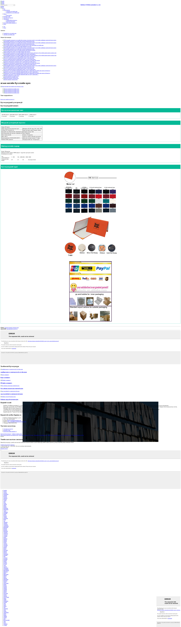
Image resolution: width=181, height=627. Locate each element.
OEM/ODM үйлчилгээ (11, 20)
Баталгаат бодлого (10, 21)
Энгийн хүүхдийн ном (11, 11)
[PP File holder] (6, 380)
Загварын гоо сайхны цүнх (40, 435)
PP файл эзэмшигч (6, 383)
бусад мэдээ (9, 15)
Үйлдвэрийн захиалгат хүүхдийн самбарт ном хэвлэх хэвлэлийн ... (19, 54)
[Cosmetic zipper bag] (10, 385)
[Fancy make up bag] (8, 396)
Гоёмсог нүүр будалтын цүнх (9, 399)
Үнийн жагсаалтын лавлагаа (7, 444)
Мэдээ (4, 14)
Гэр (4, 8)
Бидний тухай (6, 16)
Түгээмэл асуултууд (8, 17)
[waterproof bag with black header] (10, 391)
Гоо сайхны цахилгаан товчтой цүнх (12, 388)
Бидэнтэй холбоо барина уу (10, 22)
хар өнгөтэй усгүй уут (12, 328)
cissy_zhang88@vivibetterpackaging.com (16, 421)
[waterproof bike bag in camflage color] (12, 369)
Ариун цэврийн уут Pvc (78, 435)
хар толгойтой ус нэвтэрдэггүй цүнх (12, 394)
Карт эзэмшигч (5, 377)
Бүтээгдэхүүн (6, 10)
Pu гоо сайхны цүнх (67, 435)
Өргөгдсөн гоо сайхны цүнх (54, 435)
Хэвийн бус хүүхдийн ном (12, 12)
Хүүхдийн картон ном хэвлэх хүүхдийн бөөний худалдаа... (17, 46)
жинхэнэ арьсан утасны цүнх (10, 79)
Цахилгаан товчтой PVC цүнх (26, 435)
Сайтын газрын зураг (17, 433)
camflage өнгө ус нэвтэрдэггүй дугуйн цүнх (14, 372)
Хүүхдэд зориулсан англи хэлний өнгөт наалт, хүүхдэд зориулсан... (19, 59)
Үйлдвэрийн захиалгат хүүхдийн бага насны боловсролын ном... (19, 41)
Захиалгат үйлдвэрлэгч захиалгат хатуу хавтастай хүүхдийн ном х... (19, 61)
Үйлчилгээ (6, 19)
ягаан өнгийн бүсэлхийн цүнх (10, 77)
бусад (4, 24)
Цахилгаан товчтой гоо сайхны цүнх (9, 435)
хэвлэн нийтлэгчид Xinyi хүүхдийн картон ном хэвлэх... (17, 51)
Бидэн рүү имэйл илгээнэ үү (7, 99)
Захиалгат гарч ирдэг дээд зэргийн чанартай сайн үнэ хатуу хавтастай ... (20, 72)
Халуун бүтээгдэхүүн (6, 433)
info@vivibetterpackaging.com (14, 420)
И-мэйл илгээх (4, 448)
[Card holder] (5, 374)
